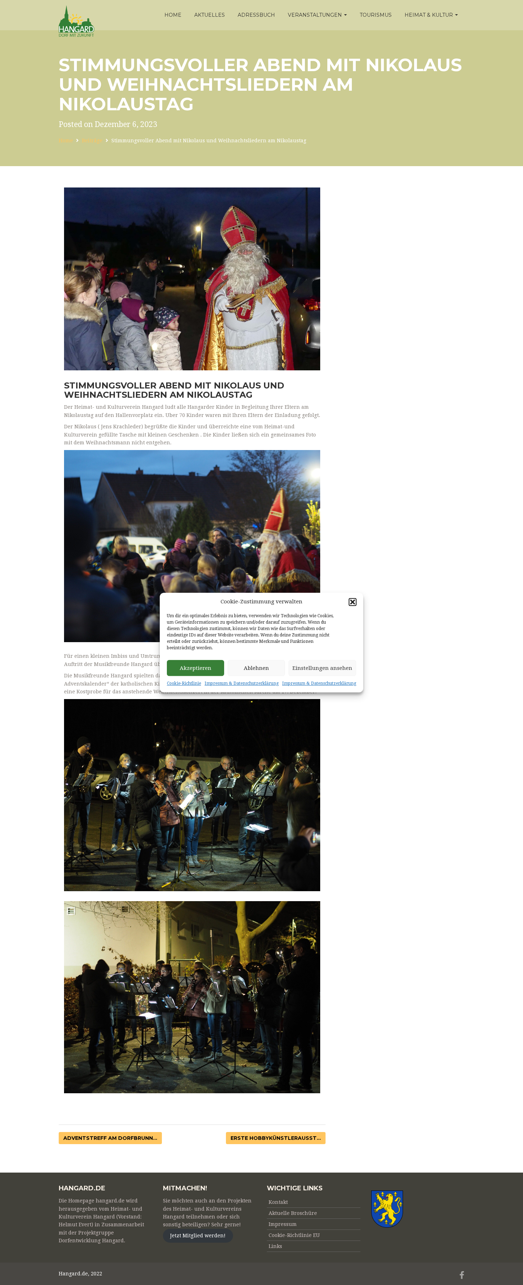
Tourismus (376, 15)
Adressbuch (256, 15)
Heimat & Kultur (429, 15)
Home (172, 15)
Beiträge (92, 140)
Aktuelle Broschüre (293, 1213)
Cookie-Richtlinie (184, 683)
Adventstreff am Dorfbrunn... (110, 1138)
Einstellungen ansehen (322, 668)
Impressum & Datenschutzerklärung (242, 683)
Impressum (283, 1224)
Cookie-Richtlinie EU (294, 1235)
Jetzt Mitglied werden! (198, 1236)
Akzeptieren (195, 668)
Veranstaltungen (315, 15)
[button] (352, 602)
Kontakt (278, 1202)
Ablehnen (256, 668)
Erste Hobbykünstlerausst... (276, 1138)
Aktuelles (209, 15)
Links (275, 1246)
